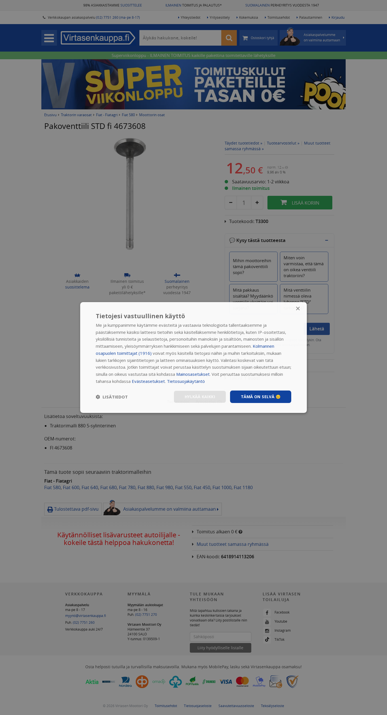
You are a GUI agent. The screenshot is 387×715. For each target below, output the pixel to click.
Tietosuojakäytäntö (186, 381)
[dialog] (193, 357)
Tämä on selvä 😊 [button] (260, 396)
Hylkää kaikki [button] (200, 396)
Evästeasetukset (148, 381)
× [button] (297, 309)
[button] (112, 397)
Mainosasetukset (193, 374)
